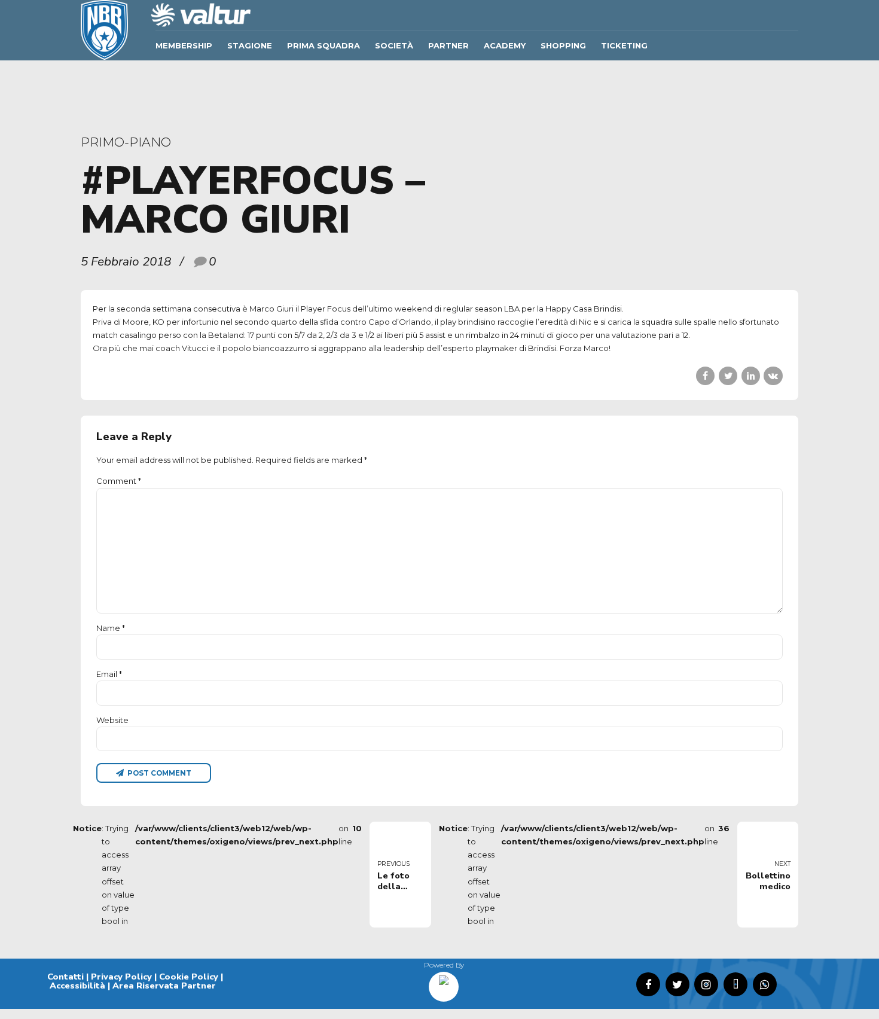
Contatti (65, 977)
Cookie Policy (188, 977)
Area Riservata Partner (164, 985)
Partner (448, 45)
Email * (109, 674)
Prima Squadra (323, 45)
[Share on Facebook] (705, 376)
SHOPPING (563, 45)
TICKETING (624, 45)
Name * (110, 628)
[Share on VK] (773, 376)
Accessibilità (77, 985)
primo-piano (126, 142)
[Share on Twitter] (728, 376)
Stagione (249, 45)
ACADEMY (505, 45)
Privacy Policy (121, 977)
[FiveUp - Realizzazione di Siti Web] (443, 982)
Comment (118, 481)
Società (394, 45)
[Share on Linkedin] (750, 376)
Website (112, 720)
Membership (183, 45)
